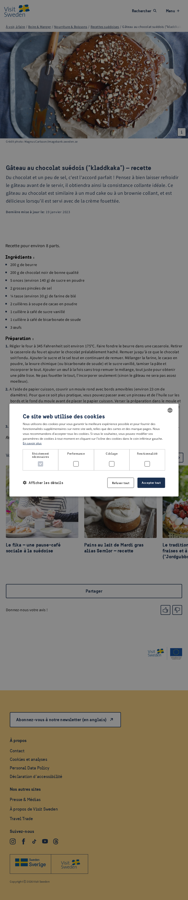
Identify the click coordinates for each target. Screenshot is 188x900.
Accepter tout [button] (151, 482)
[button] (43, 483)
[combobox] (170, 410)
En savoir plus (32, 443)
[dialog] (93, 450)
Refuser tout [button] (120, 483)
